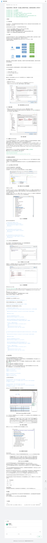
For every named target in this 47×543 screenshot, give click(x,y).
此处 (35, 110)
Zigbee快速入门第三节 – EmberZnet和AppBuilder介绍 (14, 12)
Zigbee (12, 4)
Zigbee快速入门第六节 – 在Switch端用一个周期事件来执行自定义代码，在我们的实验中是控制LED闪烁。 (21, 15)
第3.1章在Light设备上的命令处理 (11, 288)
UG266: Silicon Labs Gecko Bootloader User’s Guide (14, 151)
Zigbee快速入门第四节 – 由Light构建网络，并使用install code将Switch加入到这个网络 (18, 13)
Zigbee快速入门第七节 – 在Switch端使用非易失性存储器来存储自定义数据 (17, 16)
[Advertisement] (23, 513)
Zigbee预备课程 (30, 149)
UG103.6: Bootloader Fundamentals (11, 152)
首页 (9, 4)
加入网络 (9, 362)
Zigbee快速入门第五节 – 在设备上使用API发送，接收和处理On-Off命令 (16, 14)
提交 (39, 536)
